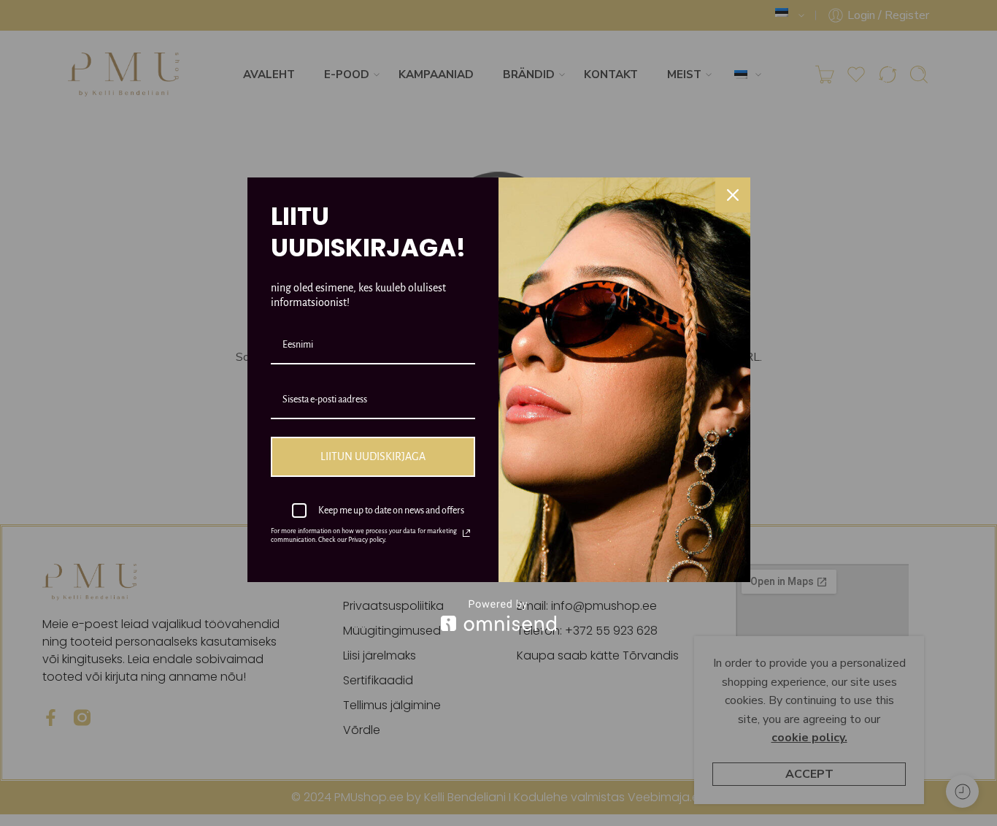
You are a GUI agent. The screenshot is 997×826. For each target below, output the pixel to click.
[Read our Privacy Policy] (466, 533)
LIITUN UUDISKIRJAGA (373, 456)
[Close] (732, 195)
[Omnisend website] (498, 615)
